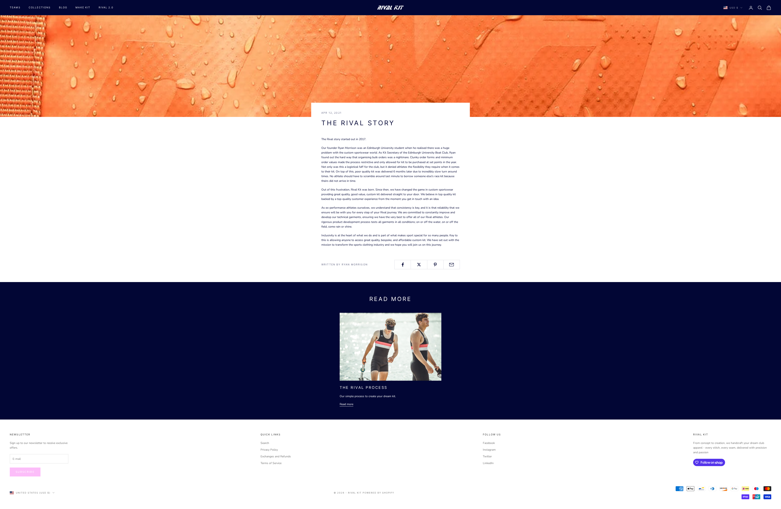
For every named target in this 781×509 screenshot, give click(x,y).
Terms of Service (271, 463)
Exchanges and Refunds (276, 456)
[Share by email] (452, 264)
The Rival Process (363, 387)
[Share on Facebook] (403, 264)
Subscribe (25, 472)
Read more (346, 404)
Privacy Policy (269, 450)
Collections (40, 7)
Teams (15, 7)
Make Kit (82, 7)
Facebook (489, 443)
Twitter (487, 456)
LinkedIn (488, 463)
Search (265, 443)
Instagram (489, 450)
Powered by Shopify (378, 492)
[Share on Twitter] (419, 264)
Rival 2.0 (106, 7)
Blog (63, 7)
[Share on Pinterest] (435, 264)
